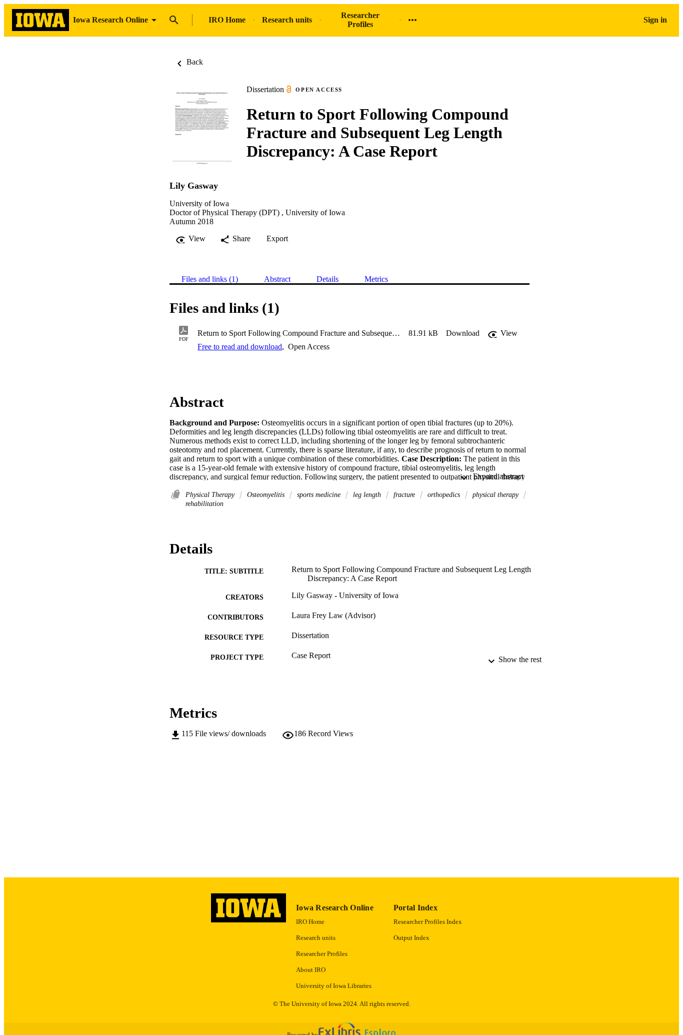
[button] (463, 333)
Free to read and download (240, 346)
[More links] (412, 20)
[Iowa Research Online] (40, 20)
